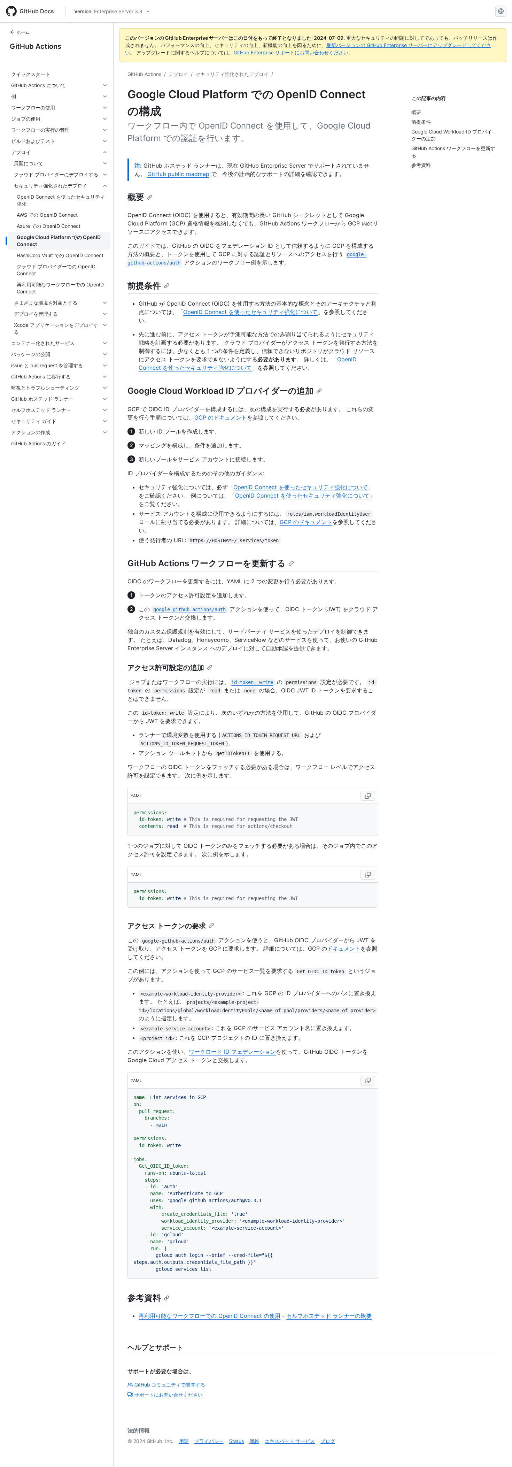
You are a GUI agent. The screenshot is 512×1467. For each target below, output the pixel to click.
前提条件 (144, 286)
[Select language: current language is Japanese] (500, 11)
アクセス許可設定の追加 (165, 667)
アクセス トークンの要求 (166, 926)
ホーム (23, 32)
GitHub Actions (35, 46)
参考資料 (144, 1298)
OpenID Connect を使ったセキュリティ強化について (250, 311)
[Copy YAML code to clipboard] (367, 796)
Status (236, 1441)
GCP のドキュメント (220, 417)
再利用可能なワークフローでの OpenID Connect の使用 (209, 1315)
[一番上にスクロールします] (497, 1452)
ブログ (327, 1441)
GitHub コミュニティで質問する (169, 1385)
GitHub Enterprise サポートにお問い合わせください (291, 52)
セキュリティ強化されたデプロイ (232, 74)
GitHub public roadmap (178, 173)
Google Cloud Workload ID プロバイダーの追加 (220, 391)
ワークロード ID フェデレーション (232, 1051)
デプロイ (178, 74)
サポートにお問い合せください (168, 1395)
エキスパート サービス (290, 1441)
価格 (254, 1441)
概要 (135, 197)
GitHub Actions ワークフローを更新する (206, 563)
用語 (184, 1441)
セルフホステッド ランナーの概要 (329, 1315)
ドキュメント (343, 948)
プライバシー (209, 1441)
